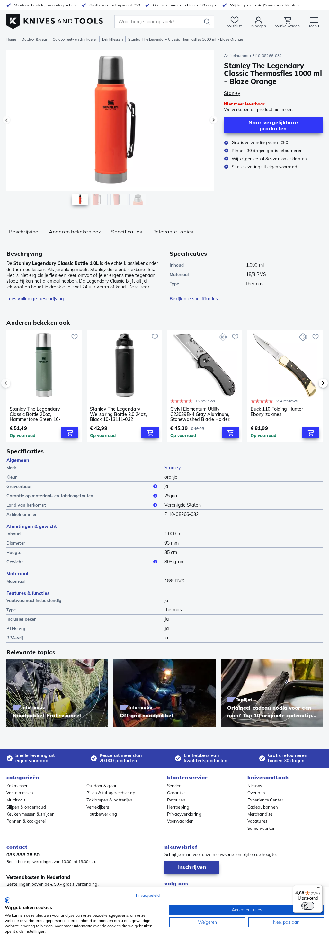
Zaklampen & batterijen (109, 799)
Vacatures (257, 821)
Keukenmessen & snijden (30, 814)
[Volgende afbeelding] (213, 120)
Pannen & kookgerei (26, 821)
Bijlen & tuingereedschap (110, 792)
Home (11, 39)
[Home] (54, 20)
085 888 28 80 (23, 855)
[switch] (307, 906)
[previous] (16, 383)
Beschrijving (24, 231)
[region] (110, 131)
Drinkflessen (112, 39)
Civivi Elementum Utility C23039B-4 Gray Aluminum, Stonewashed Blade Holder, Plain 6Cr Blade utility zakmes (202, 414)
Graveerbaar (19, 486)
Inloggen (258, 25)
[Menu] (319, 889)
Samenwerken (261, 828)
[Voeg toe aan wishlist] (74, 337)
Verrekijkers (97, 807)
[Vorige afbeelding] (6, 120)
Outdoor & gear (34, 39)
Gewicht (14, 561)
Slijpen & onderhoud (26, 807)
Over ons (256, 792)
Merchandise (259, 814)
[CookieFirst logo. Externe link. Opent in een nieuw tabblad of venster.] (7, 900)
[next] (312, 383)
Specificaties (126, 231)
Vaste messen (19, 792)
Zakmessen (17, 785)
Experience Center (265, 799)
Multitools (15, 799)
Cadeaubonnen (262, 807)
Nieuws (254, 785)
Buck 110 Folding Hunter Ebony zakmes (277, 412)
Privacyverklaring (184, 814)
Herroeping (178, 807)
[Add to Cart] (69, 432)
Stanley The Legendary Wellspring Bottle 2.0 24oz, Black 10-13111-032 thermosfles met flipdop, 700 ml (120, 414)
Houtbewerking (101, 814)
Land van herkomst (26, 505)
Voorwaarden (180, 821)
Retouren (176, 799)
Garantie (176, 792)
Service (174, 785)
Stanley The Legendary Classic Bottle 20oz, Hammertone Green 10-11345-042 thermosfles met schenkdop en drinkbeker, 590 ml (41, 414)
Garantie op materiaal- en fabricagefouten (49, 495)
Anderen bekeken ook (75, 231)
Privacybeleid (148, 895)
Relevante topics (172, 231)
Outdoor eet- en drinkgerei (75, 39)
